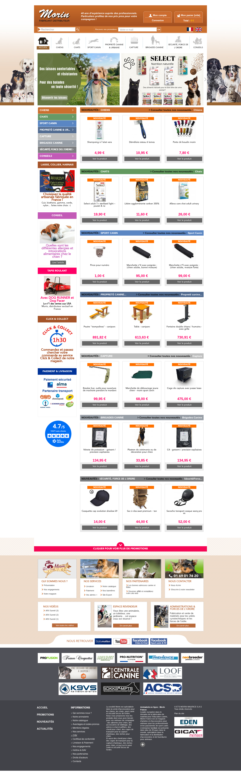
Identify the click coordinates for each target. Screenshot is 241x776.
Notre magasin (50, 594)
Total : (188, 20)
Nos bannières (109, 591)
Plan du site (179, 713)
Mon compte (160, 15)
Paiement (90, 591)
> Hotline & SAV (78, 749)
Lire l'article (58, 262)
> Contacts (76, 761)
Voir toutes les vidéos (65, 625)
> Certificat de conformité (83, 738)
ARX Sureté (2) (52, 615)
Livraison (90, 586)
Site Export (107, 595)
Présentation (49, 585)
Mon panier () (190, 15)
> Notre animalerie (80, 716)
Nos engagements (51, 589)
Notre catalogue (109, 586)
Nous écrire (176, 585)
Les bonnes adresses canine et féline (140, 586)
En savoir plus (126, 626)
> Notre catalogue (79, 720)
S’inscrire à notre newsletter (183, 589)
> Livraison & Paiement (82, 742)
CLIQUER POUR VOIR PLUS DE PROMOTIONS (120, 548)
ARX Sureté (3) (52, 610)
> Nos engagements (80, 746)
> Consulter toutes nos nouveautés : (171, 110)
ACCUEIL (43, 48)
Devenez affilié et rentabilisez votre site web (139, 592)
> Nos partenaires (79, 753)
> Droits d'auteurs (79, 757)
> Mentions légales (80, 727)
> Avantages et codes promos (85, 723)
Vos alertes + (91, 595)
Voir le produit (100, 159)
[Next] (194, 79)
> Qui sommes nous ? (81, 712)
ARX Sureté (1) (52, 619)
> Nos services (78, 731)
